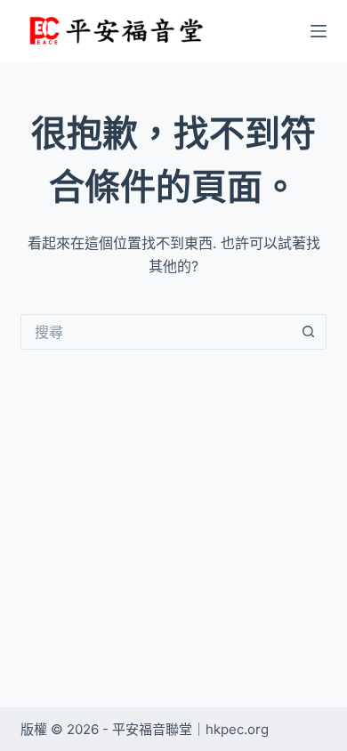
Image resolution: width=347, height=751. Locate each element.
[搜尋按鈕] (309, 332)
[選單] (319, 31)
